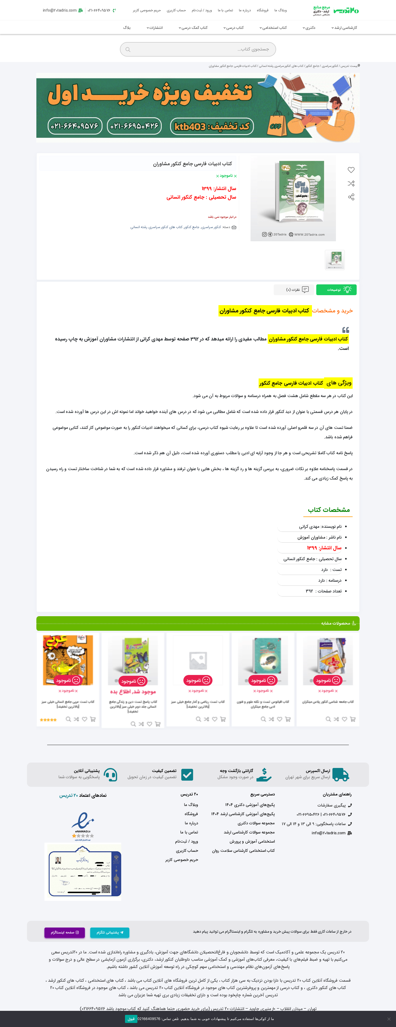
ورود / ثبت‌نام (202, 10)
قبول (131, 1019)
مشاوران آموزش (311, 537)
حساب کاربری (176, 10)
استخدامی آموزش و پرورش (252, 841)
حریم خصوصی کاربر (147, 10)
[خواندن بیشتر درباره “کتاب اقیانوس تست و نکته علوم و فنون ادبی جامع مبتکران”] (288, 719)
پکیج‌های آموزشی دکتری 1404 (250, 805)
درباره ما (245, 10)
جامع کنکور (312, 66)
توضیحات (334, 289)
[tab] (336, 289)
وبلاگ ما (281, 10)
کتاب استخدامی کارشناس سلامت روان (243, 850)
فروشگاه (263, 10)
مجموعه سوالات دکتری (256, 823)
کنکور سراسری (330, 66)
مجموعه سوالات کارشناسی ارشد (249, 832)
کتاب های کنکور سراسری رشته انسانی (281, 66)
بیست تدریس (349, 66)
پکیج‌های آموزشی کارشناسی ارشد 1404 (243, 814)
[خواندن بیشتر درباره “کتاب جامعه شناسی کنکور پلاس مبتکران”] (353, 719)
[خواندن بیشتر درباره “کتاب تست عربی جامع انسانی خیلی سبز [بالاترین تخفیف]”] (93, 719)
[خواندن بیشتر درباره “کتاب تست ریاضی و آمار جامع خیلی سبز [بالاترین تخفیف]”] (223, 719)
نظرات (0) (293, 289)
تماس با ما (225, 10)
